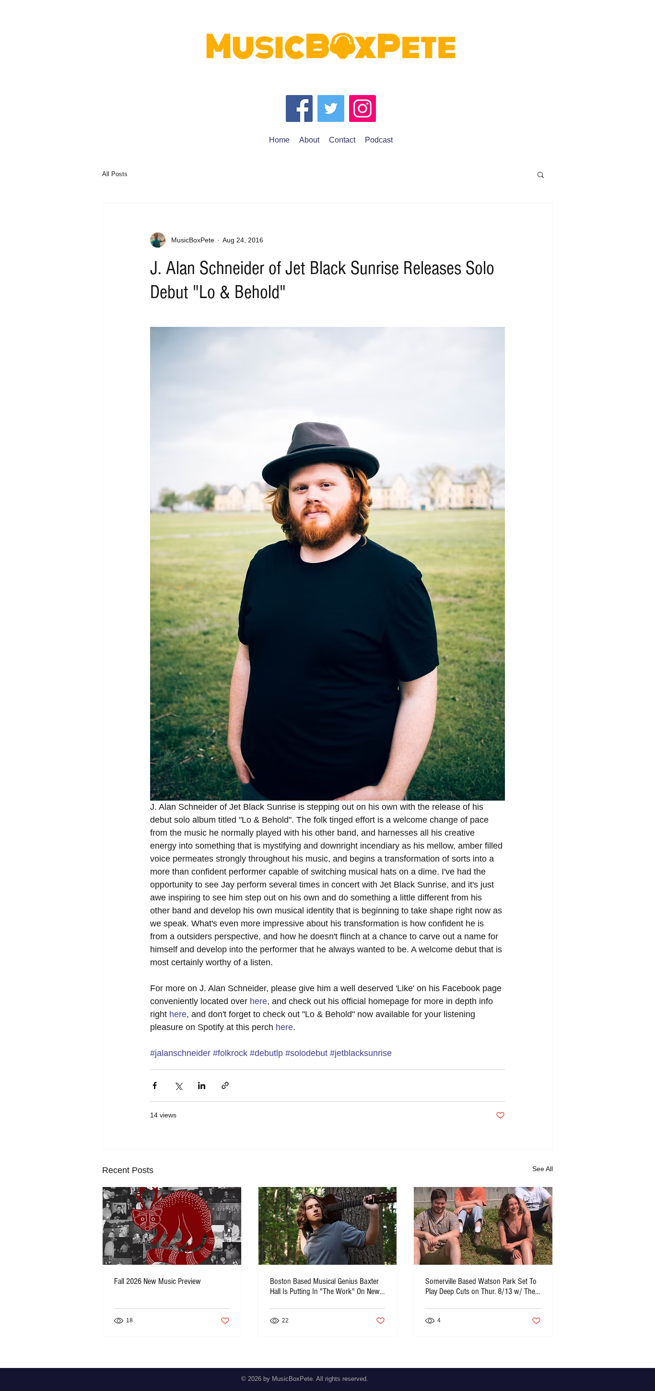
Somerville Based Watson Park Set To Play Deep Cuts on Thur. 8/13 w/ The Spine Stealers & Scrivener (481, 1286)
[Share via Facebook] (154, 1085)
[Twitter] (330, 108)
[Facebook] (299, 108)
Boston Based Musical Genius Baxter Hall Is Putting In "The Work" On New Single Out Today (325, 1286)
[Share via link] (225, 1085)
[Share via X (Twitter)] (178, 1085)
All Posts (115, 174)
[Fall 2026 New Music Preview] (172, 1226)
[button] (540, 174)
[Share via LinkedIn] (201, 1085)
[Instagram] (362, 108)
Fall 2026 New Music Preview (157, 1281)
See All (542, 1169)
